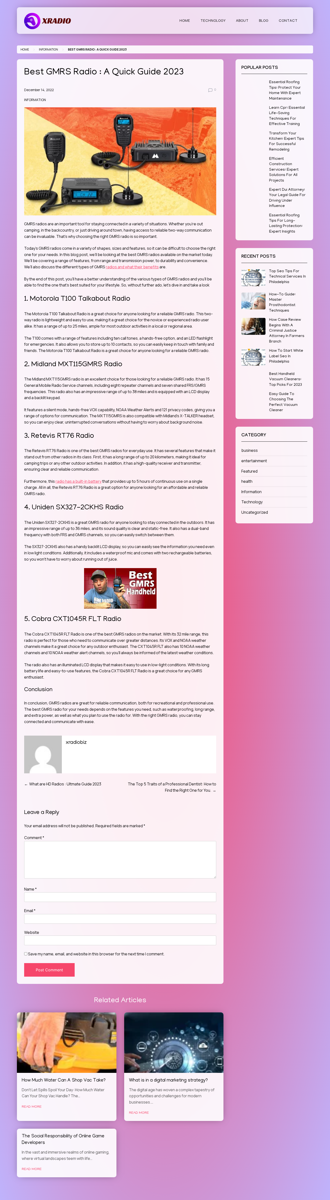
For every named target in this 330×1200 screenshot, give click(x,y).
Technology (213, 20)
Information (48, 49)
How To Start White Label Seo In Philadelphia (286, 356)
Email (30, 910)
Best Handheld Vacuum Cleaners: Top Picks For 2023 (285, 379)
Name (30, 889)
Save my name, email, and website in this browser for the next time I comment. (96, 954)
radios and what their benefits (132, 267)
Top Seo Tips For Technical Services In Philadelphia (287, 277)
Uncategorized (254, 512)
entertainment (254, 460)
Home (184, 20)
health (246, 481)
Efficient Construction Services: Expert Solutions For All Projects (284, 170)
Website (31, 932)
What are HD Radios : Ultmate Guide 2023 (65, 784)
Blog (263, 20)
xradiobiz (76, 743)
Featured (249, 471)
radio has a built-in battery (78, 481)
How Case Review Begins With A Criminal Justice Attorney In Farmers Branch (286, 331)
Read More (32, 1107)
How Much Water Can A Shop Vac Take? (64, 1080)
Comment (34, 837)
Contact (288, 20)
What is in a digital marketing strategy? (168, 1080)
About (242, 20)
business (249, 450)
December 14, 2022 (39, 90)
